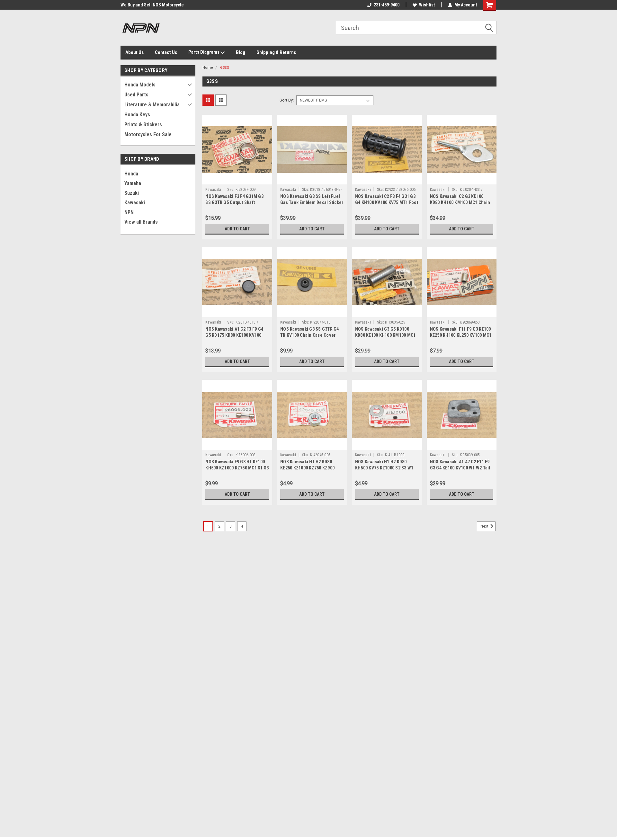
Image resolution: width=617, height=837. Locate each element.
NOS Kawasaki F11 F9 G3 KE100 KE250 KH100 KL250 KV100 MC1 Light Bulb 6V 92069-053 (461, 335)
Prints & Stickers (143, 124)
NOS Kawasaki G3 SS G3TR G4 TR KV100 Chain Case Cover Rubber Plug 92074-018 (309, 335)
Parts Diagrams (204, 52)
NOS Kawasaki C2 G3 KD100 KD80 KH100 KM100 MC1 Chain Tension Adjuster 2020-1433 (460, 202)
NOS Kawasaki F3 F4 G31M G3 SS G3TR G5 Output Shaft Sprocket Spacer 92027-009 (234, 202)
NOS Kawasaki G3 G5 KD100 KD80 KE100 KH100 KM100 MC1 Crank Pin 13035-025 (385, 335)
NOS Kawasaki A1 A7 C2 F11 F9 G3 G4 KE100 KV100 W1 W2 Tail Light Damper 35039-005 (460, 467)
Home (207, 68)
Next (484, 526)
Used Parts (136, 95)
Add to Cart (237, 228)
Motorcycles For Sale (148, 134)
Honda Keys (137, 114)
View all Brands (141, 222)
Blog (240, 52)
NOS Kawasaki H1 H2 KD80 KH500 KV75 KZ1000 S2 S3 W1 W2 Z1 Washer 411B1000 (384, 467)
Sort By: (287, 100)
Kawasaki (134, 203)
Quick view (237, 179)
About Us (134, 52)
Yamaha (132, 183)
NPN (129, 212)
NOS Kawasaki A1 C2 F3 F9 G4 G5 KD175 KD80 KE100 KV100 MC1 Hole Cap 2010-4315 (234, 335)
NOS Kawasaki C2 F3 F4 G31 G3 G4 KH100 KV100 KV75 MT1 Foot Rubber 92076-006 (386, 202)
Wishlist (427, 4)
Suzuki (131, 193)
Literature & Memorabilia (152, 105)
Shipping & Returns (276, 52)
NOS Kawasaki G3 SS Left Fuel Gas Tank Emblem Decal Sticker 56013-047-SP (311, 202)
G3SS (224, 68)
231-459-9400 (386, 4)
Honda (131, 174)
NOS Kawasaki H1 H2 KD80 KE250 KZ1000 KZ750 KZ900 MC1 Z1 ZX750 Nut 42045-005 (309, 467)
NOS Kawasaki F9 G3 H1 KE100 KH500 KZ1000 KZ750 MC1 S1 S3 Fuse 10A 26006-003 (237, 467)
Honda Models (140, 85)
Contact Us (166, 52)
